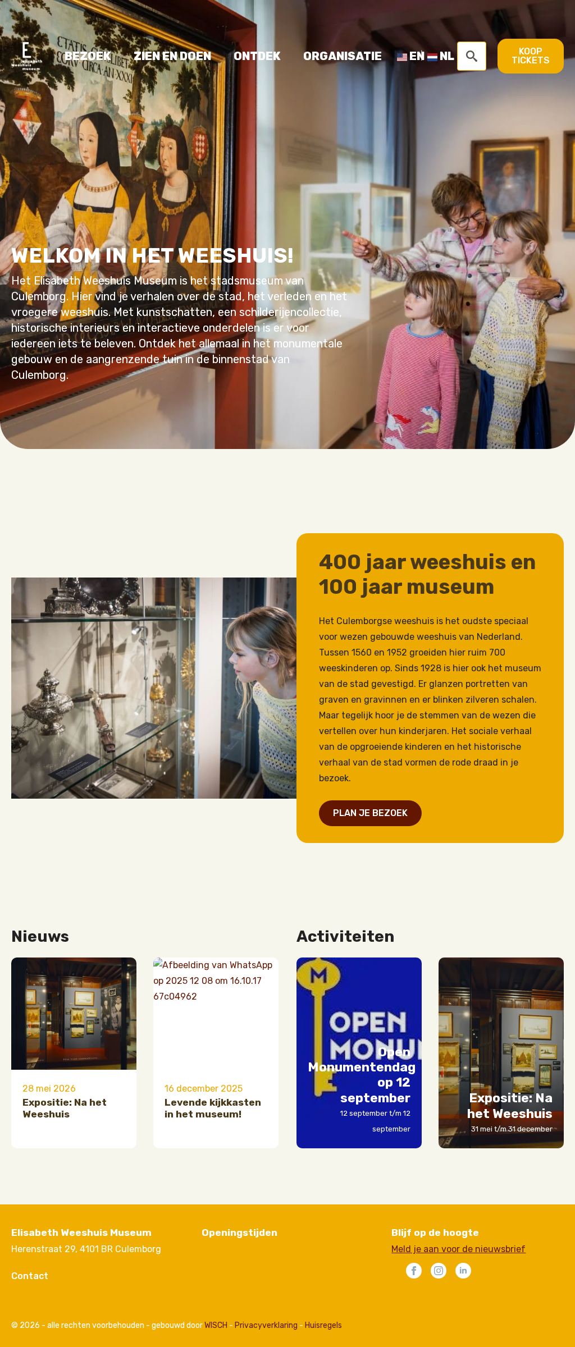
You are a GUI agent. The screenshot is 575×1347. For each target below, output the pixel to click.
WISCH (215, 1325)
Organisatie (342, 56)
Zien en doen (172, 56)
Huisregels (323, 1325)
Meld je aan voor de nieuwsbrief (458, 1249)
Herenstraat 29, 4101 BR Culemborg (86, 1249)
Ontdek (257, 56)
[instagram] (438, 1271)
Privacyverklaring (266, 1325)
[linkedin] (463, 1271)
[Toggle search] (471, 56)
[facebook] (414, 1271)
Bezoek (88, 56)
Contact (29, 1276)
